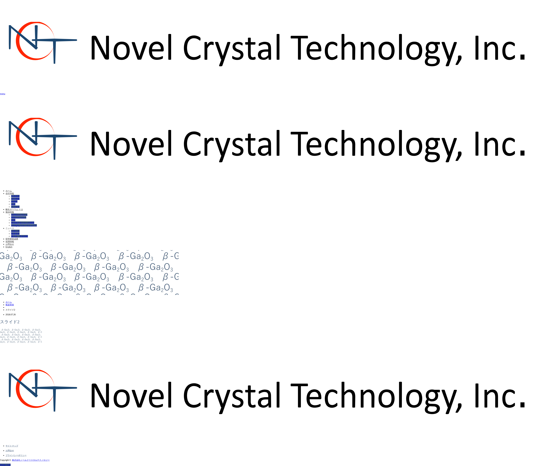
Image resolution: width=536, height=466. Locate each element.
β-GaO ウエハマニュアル (24, 225)
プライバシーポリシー (16, 455)
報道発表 (15, 233)
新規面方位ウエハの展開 (22, 222)
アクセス (15, 207)
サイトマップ (12, 446)
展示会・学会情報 (19, 236)
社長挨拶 (15, 196)
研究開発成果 (12, 239)
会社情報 (10, 193)
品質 (13, 204)
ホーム (9, 191)
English (9, 247)
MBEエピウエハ (18, 217)
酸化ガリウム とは (14, 209)
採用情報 (10, 241)
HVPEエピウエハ (19, 214)
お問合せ (10, 244)
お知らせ (15, 231)
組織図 (14, 201)
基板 (13, 220)
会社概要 (15, 199)
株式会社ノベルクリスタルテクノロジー (31, 460)
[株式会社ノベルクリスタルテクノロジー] (268, 88)
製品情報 (10, 212)
